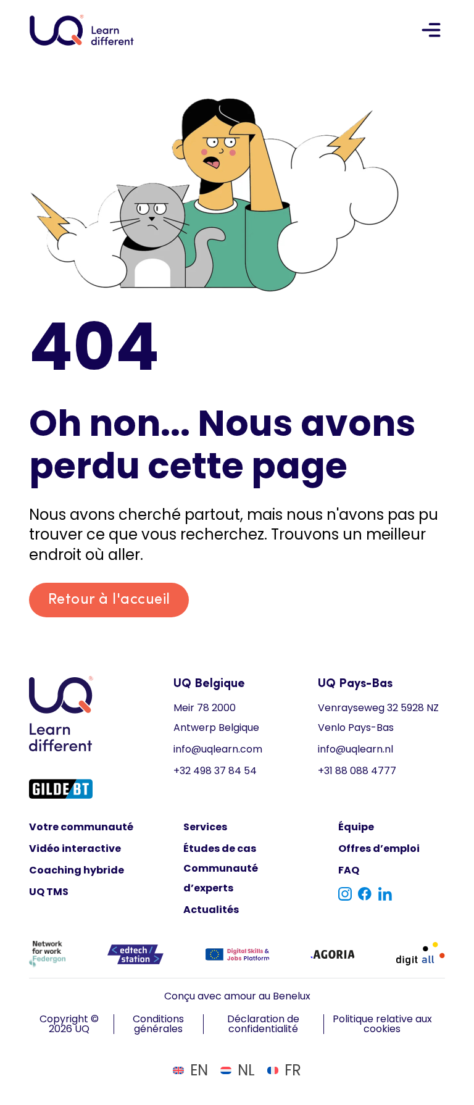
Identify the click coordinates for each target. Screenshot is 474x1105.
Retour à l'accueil (109, 600)
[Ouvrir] (431, 30)
